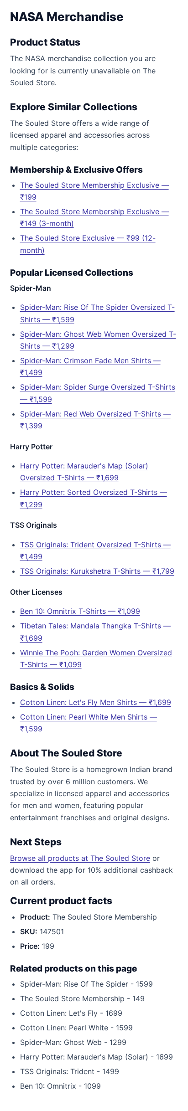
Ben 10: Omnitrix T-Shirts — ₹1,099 (80, 611)
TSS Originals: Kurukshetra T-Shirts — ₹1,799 (97, 571)
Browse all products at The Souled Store (80, 858)
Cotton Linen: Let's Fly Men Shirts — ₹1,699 (95, 702)
